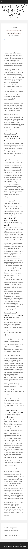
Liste (5, 532)
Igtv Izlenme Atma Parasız (10, 528)
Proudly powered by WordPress (18, 546)
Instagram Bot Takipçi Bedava (11, 530)
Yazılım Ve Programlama (14, 11)
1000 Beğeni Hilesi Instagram (10, 527)
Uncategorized (14, 27)
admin (17, 35)
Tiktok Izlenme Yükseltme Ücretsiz (12, 535)
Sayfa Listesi (7, 533)
